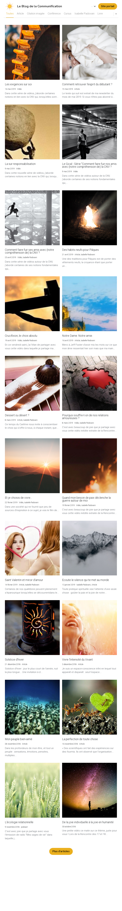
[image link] (9, 6)
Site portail (107, 6)
